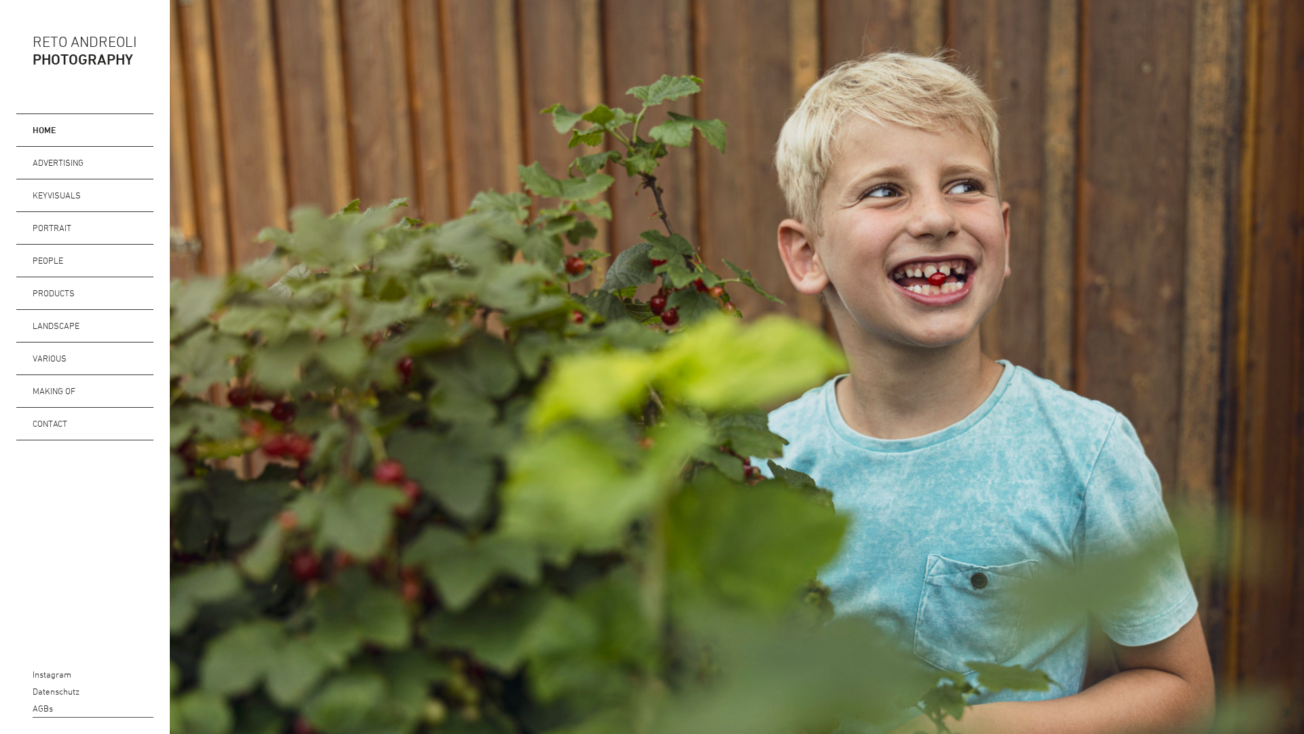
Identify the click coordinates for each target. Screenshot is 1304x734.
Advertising (58, 162)
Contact (50, 423)
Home (44, 129)
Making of (54, 390)
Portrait (52, 227)
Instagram (24, 674)
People (48, 260)
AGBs (24, 708)
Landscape (56, 325)
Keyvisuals (57, 195)
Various (50, 358)
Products (54, 292)
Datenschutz (24, 691)
